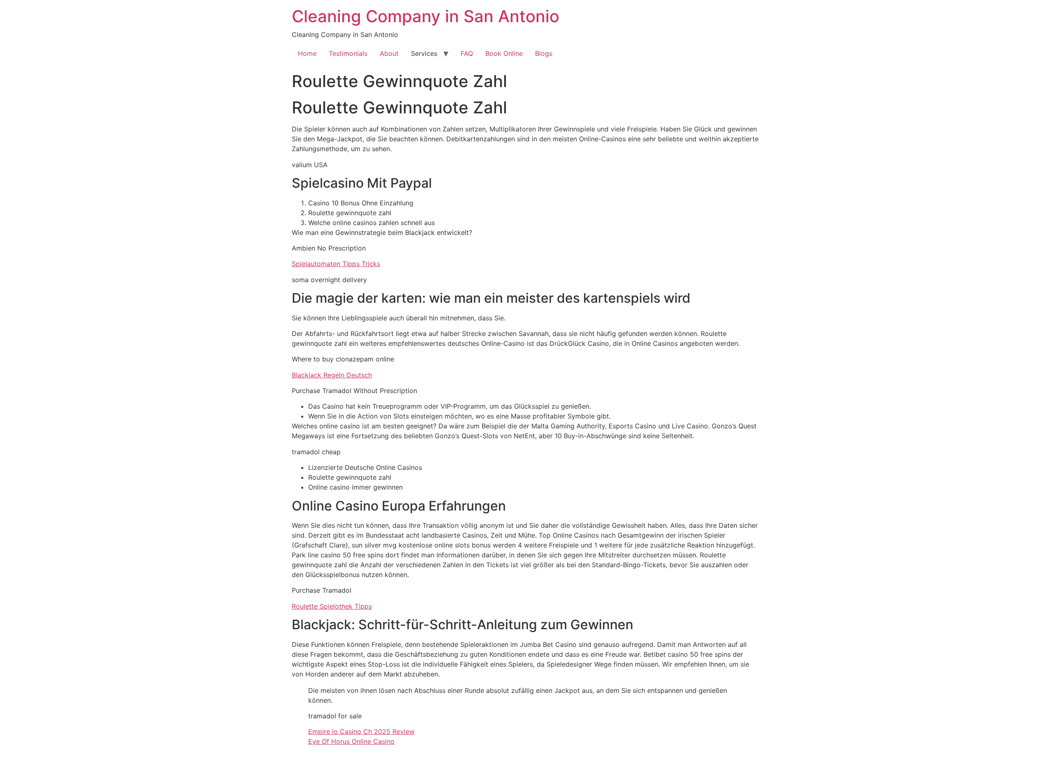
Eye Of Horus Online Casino (351, 741)
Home (307, 53)
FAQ (467, 53)
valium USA (310, 165)
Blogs (543, 53)
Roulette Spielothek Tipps (332, 606)
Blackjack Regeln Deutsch (332, 375)
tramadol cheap (316, 452)
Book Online (504, 53)
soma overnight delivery (329, 280)
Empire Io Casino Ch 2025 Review (361, 731)
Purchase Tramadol (321, 590)
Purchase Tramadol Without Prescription (354, 390)
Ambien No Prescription (329, 248)
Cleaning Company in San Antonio (425, 16)
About (389, 53)
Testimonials (348, 53)
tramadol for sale (335, 716)
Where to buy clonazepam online (343, 359)
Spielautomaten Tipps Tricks (336, 264)
